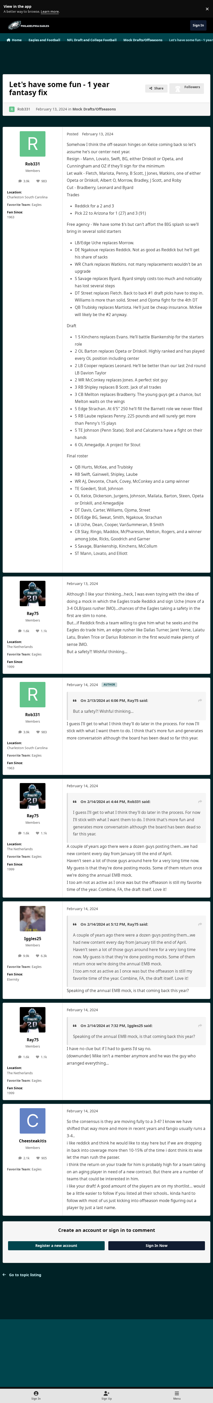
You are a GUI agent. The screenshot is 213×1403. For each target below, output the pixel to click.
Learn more (10, 8)
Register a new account (56, 1245)
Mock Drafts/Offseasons (94, 109)
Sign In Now (157, 1245)
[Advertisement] (106, 55)
